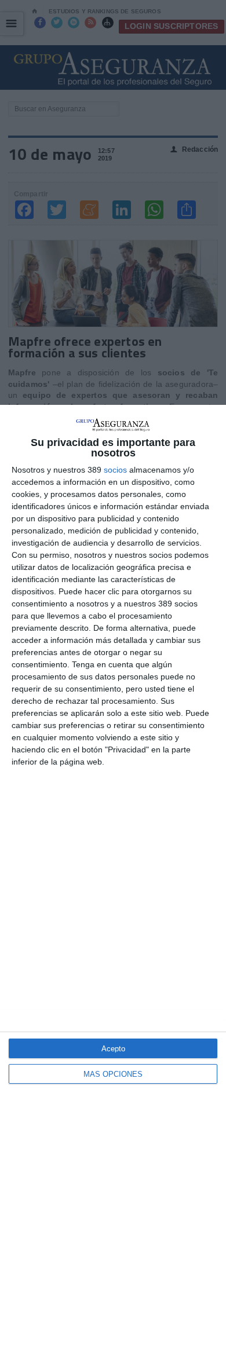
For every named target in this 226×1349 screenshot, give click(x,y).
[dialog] (113, 877)
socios (115, 470)
